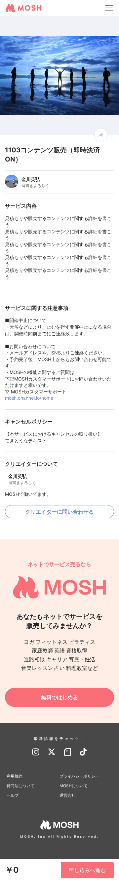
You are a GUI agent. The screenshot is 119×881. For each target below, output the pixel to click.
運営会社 (67, 795)
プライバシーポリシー (79, 776)
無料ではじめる (59, 697)
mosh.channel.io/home (29, 398)
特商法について (20, 785)
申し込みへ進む (87, 870)
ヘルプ (13, 795)
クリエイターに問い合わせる (59, 511)
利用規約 (14, 776)
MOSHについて (74, 785)
